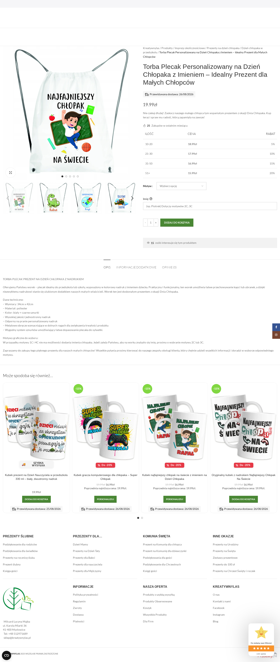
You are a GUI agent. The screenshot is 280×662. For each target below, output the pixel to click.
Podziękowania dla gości (157, 557)
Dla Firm (148, 621)
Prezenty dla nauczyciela (87, 564)
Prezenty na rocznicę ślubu (19, 557)
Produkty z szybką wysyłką (159, 594)
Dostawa (78, 614)
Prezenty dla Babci (84, 557)
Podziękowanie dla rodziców (20, 544)
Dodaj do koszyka (177, 222)
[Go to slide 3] (70, 176)
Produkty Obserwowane (157, 601)
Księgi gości (150, 571)
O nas (216, 594)
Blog (215, 621)
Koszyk (147, 607)
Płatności (78, 621)
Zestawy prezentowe (225, 557)
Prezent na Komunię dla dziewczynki (164, 551)
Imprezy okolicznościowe (190, 48)
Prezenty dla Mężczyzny (87, 571)
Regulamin (79, 601)
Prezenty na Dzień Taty (86, 551)
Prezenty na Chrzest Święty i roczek (234, 571)
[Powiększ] (10, 172)
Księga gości (10, 571)
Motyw (147, 186)
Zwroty (77, 607)
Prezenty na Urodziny (225, 544)
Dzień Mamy (80, 544)
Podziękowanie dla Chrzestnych (162, 564)
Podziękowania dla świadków (20, 551)
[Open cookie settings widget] (6, 655)
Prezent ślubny (12, 564)
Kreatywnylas (151, 48)
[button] (8, 198)
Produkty (167, 48)
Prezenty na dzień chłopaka (223, 48)
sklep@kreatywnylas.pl (17, 637)
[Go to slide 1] (62, 176)
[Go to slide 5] (78, 176)
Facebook (218, 607)
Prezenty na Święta (224, 551)
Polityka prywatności (85, 594)
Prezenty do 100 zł (224, 564)
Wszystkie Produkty (155, 614)
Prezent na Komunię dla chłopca (162, 544)
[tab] (107, 265)
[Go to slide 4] (74, 176)
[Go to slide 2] (66, 176)
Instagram (219, 614)
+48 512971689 (18, 633)
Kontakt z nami (222, 601)
